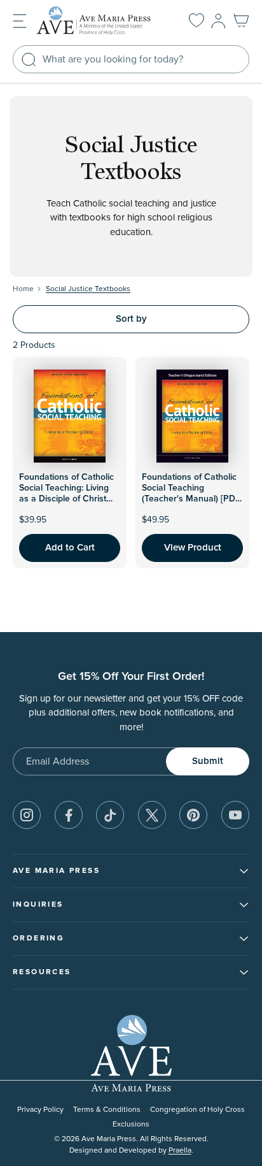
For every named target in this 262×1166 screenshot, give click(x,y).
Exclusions (131, 1124)
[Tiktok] (110, 815)
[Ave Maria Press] (100, 20)
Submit (207, 761)
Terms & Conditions (107, 1109)
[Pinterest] (193, 815)
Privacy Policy (40, 1109)
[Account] (218, 21)
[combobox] (131, 59)
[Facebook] (69, 815)
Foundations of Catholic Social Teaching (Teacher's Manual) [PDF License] (191, 493)
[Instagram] (27, 815)
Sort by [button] (131, 319)
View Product (192, 548)
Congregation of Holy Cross (197, 1109)
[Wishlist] (196, 21)
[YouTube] (235, 815)
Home (23, 289)
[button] (20, 20)
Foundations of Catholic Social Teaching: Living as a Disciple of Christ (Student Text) (66, 493)
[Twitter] (152, 815)
